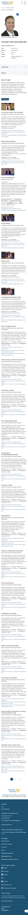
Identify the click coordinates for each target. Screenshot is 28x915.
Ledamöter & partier (9, 7)
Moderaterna (14, 48)
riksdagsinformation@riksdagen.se (12, 820)
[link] (7, 779)
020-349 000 (6, 818)
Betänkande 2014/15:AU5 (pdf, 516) (12, 208)
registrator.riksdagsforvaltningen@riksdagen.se (14, 833)
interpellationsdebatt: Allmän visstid (13, 283)
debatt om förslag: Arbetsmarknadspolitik (14, 210)
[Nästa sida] (19, 779)
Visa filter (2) (5, 99)
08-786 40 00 (6, 809)
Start (2, 7)
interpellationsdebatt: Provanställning (13, 247)
